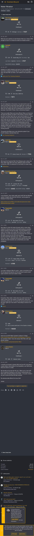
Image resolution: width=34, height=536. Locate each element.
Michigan (14, 31)
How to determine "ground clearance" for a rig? (15, 505)
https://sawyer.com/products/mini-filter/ (11, 341)
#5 (32, 193)
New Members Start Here (9, 489)
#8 (32, 295)
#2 (32, 67)
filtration (3, 10)
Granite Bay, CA (17, 57)
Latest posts (6, 473)
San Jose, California (18, 93)
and (11, 76)
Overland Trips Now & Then (10, 502)
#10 (32, 362)
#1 (32, 36)
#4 (32, 159)
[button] (2, 2)
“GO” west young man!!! (9, 499)
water (8, 10)
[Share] (30, 36)
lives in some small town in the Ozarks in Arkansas (20, 325)
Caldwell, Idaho (17, 359)
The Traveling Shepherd (8, 8)
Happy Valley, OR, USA (18, 258)
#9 (32, 333)
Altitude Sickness (7, 492)
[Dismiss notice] (23, 509)
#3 (32, 101)
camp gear (27, 8)
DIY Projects (6, 481)
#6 (32, 225)
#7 (32, 268)
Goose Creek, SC (16, 154)
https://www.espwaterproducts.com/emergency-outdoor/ (16, 337)
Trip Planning (6, 495)
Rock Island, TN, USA (18, 220)
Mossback (30, 469)
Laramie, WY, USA (17, 183)
